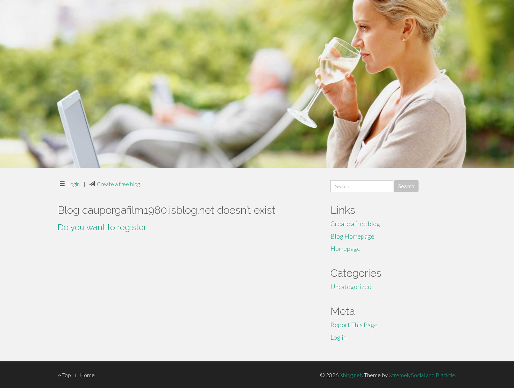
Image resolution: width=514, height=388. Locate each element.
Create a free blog (118, 184)
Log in (338, 337)
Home (87, 375)
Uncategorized (350, 286)
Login (73, 184)
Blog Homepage (352, 236)
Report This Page (354, 325)
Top (66, 375)
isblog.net (351, 375)
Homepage (345, 248)
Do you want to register (102, 227)
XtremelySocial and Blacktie (422, 375)
